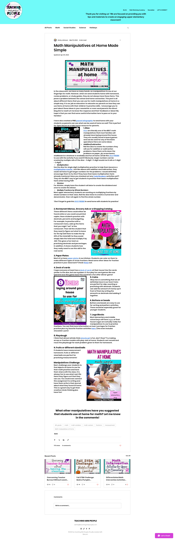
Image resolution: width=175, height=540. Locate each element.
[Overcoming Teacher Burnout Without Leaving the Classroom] (58, 466)
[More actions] (120, 40)
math (66, 425)
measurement (110, 425)
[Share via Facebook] (55, 440)
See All (128, 456)
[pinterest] (89, 529)
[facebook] (87, 529)
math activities (76, 425)
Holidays (93, 27)
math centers (88, 425)
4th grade (58, 425)
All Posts (48, 27)
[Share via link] (68, 440)
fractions (99, 425)
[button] (128, 27)
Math (57, 27)
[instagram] (81, 529)
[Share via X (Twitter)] (59, 440)
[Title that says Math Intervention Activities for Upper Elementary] (117, 466)
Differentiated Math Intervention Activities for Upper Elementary (115, 478)
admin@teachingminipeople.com (85, 525)
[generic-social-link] (84, 529)
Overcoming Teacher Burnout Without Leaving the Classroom (57, 478)
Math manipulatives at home (64, 429)
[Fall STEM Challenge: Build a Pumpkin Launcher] (87, 466)
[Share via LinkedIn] (63, 440)
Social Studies (70, 27)
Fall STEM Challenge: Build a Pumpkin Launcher (85, 478)
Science (82, 27)
